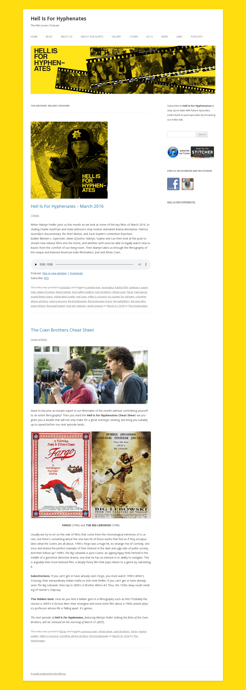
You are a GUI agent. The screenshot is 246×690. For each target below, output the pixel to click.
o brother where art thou (73, 636)
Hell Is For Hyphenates (58, 18)
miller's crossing (97, 296)
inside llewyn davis (42, 296)
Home (34, 36)
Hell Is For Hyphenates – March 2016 (67, 206)
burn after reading (83, 292)
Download (76, 273)
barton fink (121, 287)
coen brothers (103, 292)
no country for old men (121, 296)
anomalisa (108, 287)
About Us (66, 36)
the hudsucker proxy (100, 301)
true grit (71, 306)
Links (179, 36)
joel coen (81, 296)
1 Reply (35, 215)
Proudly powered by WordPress (48, 673)
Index (164, 36)
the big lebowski (77, 301)
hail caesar (140, 292)
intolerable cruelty (64, 296)
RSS (46, 278)
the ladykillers (121, 301)
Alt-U (149, 36)
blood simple (63, 292)
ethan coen (119, 292)
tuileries (81, 306)
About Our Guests (92, 36)
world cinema (95, 306)
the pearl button (56, 306)
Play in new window (54, 273)
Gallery (116, 36)
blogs (63, 631)
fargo (130, 292)
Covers (134, 36)
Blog (49, 36)
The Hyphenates (138, 306)
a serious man (89, 631)
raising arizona (58, 301)
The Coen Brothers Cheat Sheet (62, 330)
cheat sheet (105, 631)
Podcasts (197, 36)
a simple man (93, 287)
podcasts (65, 287)
